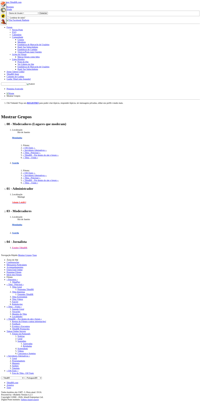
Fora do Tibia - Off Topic (23, 373)
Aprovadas (27, 343)
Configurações (13, 262)
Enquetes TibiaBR (25, 294)
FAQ (14, 32)
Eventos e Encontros (21, 326)
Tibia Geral (17, 287)
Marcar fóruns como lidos (29, 57)
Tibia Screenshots (19, 297)
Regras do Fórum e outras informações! (29, 321)
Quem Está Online (15, 270)
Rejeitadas (27, 346)
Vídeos (21, 351)
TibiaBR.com (12, 382)
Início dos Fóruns (14, 274)
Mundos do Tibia (19, 314)
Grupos (21, 39)
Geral (20, 339)
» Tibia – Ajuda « (30, 157)
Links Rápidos (18, 59)
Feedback (16, 324)
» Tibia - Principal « (31, 153)
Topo (34, 255)
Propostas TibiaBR (26, 289)
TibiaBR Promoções (21, 329)
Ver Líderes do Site (26, 64)
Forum (9, 27)
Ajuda (9, 9)
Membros (22, 42)
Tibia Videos (17, 299)
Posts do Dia (23, 62)
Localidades (17, 316)
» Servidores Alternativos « (34, 150)
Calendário (16, 35)
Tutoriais (16, 368)
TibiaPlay (16, 282)
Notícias (21, 336)
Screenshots (23, 348)
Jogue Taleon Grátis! (15, 71)
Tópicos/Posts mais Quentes (30, 52)
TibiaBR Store (13, 74)
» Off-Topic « (29, 148)
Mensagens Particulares (17, 265)
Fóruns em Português (21, 334)
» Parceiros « (12, 279)
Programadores (18, 361)
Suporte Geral (18, 309)
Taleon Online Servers (16, 331)
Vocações (16, 311)
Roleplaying (17, 304)
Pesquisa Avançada (15, 89)
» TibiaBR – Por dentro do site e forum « (40, 155)
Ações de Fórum (19, 54)
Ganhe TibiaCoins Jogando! (19, 79)
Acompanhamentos (15, 267)
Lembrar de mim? (17, 18)
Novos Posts (17, 30)
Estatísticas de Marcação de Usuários (33, 44)
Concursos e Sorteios (27, 353)
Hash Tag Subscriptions (28, 47)
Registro (10, 7)
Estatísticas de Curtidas (27, 49)
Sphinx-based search (30, 399)
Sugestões (22, 341)
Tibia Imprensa (18, 292)
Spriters (15, 366)
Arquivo (10, 385)
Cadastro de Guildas (15, 76)
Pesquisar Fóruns (14, 272)
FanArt (15, 302)
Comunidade (17, 37)
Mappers (16, 363)
